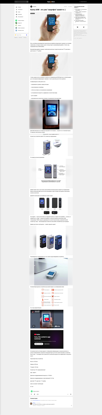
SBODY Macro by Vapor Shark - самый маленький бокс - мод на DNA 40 (80, 18)
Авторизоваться (84, 1)
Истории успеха (21, 30)
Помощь (24, 37)
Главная (19, 7)
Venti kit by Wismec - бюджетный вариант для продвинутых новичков (80, 15)
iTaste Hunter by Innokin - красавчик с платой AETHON (80, 21)
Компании (20, 14)
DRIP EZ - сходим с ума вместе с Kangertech (80, 12)
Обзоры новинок (21, 20)
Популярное (20, 9)
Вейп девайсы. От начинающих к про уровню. (81, 10)
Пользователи (20, 16)
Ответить (34, 405)
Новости (19, 25)
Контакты (20, 37)
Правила (16, 37)
